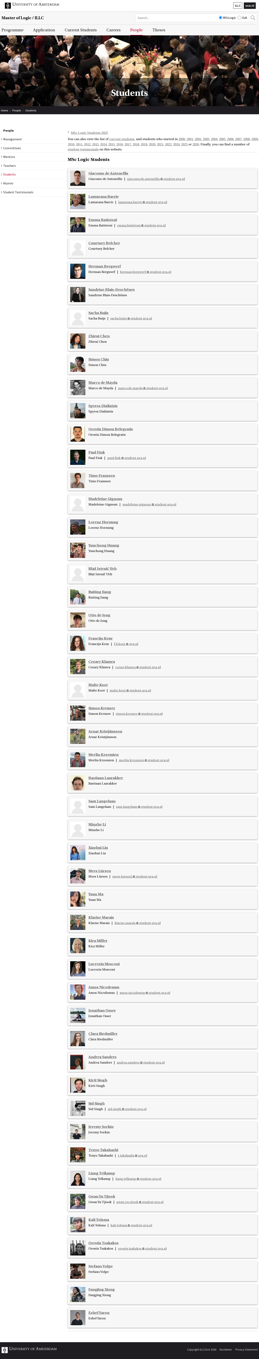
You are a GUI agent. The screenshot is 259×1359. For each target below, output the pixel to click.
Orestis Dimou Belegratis (110, 429)
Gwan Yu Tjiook (101, 1196)
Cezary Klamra (101, 662)
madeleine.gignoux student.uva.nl (149, 504)
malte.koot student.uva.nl (130, 690)
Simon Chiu (98, 359)
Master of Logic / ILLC (23, 18)
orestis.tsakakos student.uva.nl (142, 1248)
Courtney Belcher (104, 243)
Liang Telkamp (101, 1173)
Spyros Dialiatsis (103, 406)
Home (4, 110)
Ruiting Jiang (99, 592)
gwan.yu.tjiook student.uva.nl (139, 1202)
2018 (136, 144)
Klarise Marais (101, 917)
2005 (222, 139)
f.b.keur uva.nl (126, 644)
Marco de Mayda (102, 383)
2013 (95, 144)
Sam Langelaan (102, 801)
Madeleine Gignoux (105, 499)
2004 (214, 139)
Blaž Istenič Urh (102, 569)
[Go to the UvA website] (35, 8)
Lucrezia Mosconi (104, 964)
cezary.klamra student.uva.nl (138, 667)
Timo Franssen (101, 476)
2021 (160, 144)
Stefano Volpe (100, 1266)
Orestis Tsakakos (103, 1243)
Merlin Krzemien (103, 755)
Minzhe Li (97, 824)
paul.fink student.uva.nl (126, 458)
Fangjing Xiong (101, 1289)
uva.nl (249, 5)
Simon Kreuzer (101, 708)
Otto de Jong (99, 615)
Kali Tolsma (98, 1220)
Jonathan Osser (102, 1010)
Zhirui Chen (99, 336)
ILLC (238, 5)
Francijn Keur (100, 638)
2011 (79, 144)
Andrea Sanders (102, 1057)
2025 (184, 144)
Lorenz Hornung (103, 522)
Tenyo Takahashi (103, 1150)
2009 (254, 139)
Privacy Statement (246, 1349)
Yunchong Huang (103, 545)
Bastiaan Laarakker (105, 778)
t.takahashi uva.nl (132, 1155)
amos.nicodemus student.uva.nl (145, 993)
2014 (103, 144)
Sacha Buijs (98, 313)
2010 (71, 144)
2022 (168, 144)
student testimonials (83, 149)
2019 (144, 144)
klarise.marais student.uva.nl (138, 923)
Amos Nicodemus (103, 987)
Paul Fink (96, 452)
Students (30, 110)
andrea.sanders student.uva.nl (141, 1062)
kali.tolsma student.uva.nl (131, 1225)
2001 (190, 139)
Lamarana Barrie (103, 197)
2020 (152, 144)
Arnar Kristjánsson (105, 731)
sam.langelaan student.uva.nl (139, 807)
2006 (230, 139)
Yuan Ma (95, 894)
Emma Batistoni (102, 220)
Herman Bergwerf (104, 266)
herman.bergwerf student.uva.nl (145, 272)
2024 (176, 144)
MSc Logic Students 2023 (89, 133)
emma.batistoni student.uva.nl (141, 225)
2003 (206, 139)
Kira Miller (97, 941)
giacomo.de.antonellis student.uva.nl (156, 179)
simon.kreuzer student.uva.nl (139, 714)
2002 (198, 139)
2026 (195, 144)
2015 (111, 144)
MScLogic (229, 18)
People (16, 110)
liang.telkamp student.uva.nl (138, 1179)
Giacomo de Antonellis (108, 173)
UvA (244, 18)
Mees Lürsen (99, 871)
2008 (246, 139)
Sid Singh (96, 1103)
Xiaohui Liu (98, 848)
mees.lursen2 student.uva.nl (134, 876)
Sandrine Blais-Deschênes (111, 290)
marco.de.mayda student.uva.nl (143, 388)
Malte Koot (98, 685)
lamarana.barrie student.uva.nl (142, 202)
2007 (238, 139)
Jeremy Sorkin (101, 1127)
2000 (181, 139)
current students (121, 139)
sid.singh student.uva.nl (127, 1109)
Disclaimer (226, 1349)
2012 (87, 144)
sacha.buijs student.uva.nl (131, 318)
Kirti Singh (97, 1080)
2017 (127, 144)
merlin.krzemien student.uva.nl (144, 760)
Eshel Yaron (98, 1313)
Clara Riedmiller (103, 1034)
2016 (119, 144)
